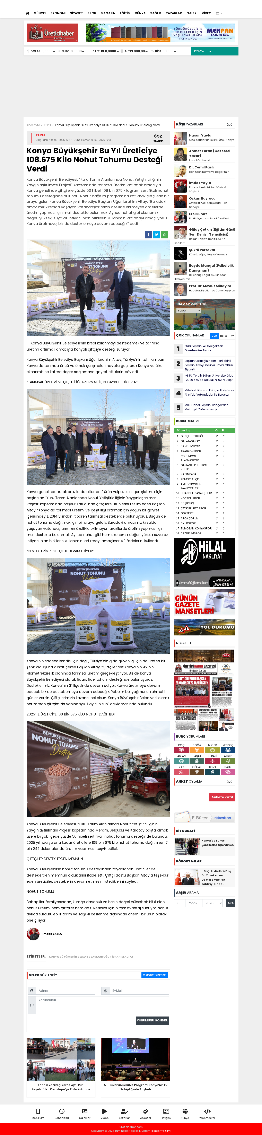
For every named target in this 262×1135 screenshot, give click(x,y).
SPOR (91, 13)
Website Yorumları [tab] (154, 974)
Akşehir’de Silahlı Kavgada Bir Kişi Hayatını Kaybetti (96, 4)
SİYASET (76, 13)
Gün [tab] (214, 335)
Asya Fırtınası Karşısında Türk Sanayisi (208, 205)
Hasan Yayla (200, 135)
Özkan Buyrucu (202, 198)
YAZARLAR (174, 13)
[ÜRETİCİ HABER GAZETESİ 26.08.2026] (204, 690)
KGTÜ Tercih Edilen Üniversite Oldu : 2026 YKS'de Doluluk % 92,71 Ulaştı (204, 378)
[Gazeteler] (215, 4)
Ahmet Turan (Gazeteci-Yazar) (210, 153)
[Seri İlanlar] (207, 4)
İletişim (166, 1118)
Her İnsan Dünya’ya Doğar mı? (209, 172)
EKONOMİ (58, 13)
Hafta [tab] (223, 335)
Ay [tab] (232, 335)
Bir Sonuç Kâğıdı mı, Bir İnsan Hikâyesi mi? (200, 277)
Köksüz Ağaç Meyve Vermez (208, 254)
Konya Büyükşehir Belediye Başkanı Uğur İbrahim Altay (91, 957)
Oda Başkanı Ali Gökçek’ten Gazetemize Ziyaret (200, 348)
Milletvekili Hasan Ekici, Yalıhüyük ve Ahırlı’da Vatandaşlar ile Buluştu (205, 393)
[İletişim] (191, 4)
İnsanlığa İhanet (199, 160)
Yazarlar (124, 1118)
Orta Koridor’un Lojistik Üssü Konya (211, 140)
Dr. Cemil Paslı (201, 167)
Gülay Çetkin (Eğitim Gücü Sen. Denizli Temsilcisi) (212, 232)
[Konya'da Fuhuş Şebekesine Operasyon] (187, 846)
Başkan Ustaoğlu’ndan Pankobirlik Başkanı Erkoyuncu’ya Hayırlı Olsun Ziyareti (204, 365)
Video (105, 1118)
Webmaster (207, 1118)
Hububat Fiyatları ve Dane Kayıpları (212, 290)
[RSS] (231, 4)
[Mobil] (174, 4)
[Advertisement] (131, 86)
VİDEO (206, 13)
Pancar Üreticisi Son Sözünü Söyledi (207, 189)
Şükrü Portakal (202, 250)
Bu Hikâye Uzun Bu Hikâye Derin (209, 218)
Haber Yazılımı (161, 1131)
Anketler (145, 1118)
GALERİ (191, 13)
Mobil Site (38, 1118)
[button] (219, 13)
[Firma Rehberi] (200, 4)
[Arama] (182, 4)
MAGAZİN (108, 13)
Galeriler (84, 1118)
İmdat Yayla (200, 183)
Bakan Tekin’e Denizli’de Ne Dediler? (199, 241)
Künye (185, 1118)
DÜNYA (140, 13)
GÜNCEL (40, 13)
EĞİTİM (125, 13)
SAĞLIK (155, 13)
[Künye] (223, 4)
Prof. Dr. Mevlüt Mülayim (210, 286)
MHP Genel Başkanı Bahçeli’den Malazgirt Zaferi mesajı (202, 407)
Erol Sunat (198, 214)
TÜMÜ (228, 124)
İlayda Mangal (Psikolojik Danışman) (211, 268)
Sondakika (62, 1118)
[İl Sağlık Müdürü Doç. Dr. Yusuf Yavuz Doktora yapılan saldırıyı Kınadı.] (187, 877)
